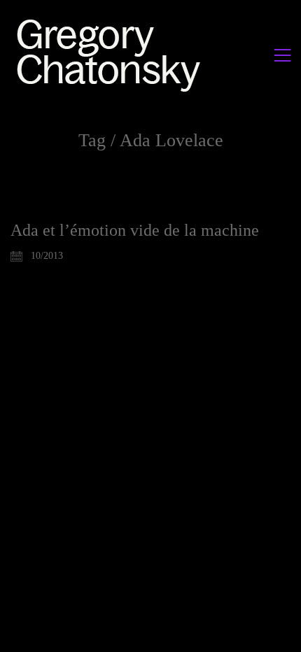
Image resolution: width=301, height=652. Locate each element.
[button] (282, 55)
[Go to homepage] (112, 54)
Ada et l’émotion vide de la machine (134, 230)
